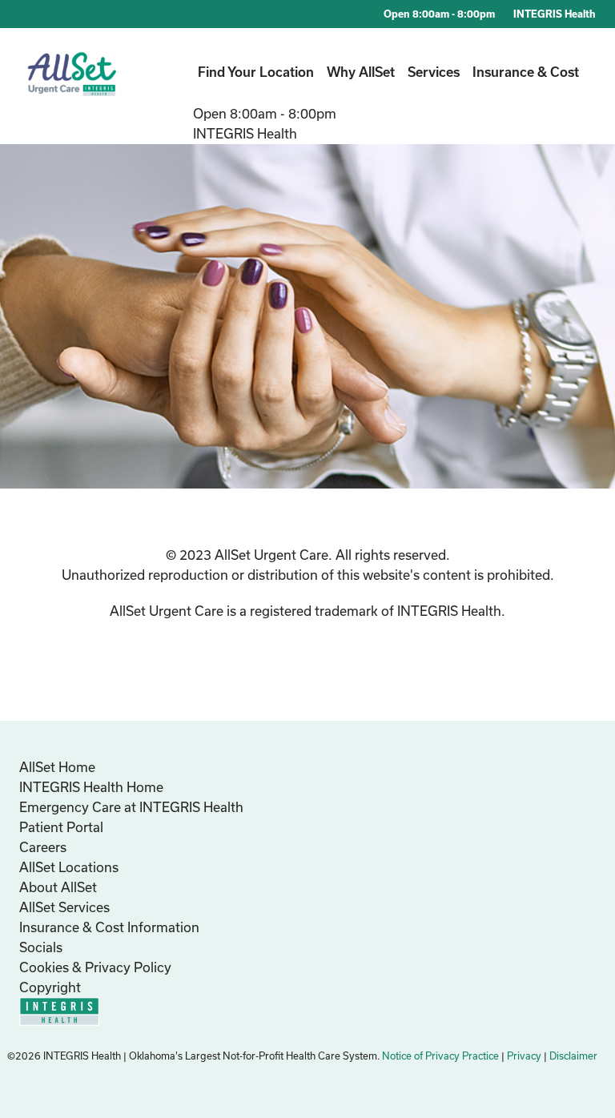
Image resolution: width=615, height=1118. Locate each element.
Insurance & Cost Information (109, 927)
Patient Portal (61, 826)
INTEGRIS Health (554, 13)
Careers (42, 847)
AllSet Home (57, 766)
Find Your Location (256, 71)
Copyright (50, 987)
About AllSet (58, 887)
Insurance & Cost (525, 71)
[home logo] (72, 85)
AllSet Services (64, 907)
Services (434, 71)
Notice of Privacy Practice (440, 1055)
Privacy (524, 1055)
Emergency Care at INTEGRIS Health (131, 806)
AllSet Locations (69, 867)
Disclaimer (573, 1055)
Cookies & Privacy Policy (95, 967)
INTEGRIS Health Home (91, 786)
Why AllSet (361, 71)
